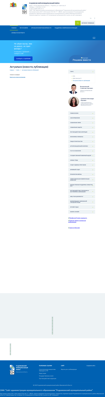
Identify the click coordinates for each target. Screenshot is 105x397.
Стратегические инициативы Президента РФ (47, 370)
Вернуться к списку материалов (17, 77)
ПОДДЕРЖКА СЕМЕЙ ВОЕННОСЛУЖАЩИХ (66, 28)
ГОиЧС (17, 70)
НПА (74, 76)
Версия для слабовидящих (69, 369)
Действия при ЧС (77, 78)
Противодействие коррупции (47, 378)
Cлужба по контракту (18, 32)
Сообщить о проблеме (23, 58)
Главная (13, 28)
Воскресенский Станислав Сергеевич (86, 87)
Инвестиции (42, 373)
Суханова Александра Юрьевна (87, 99)
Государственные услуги (46, 376)
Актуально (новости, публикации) (30, 70)
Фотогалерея (24, 28)
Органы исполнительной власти (41, 28)
